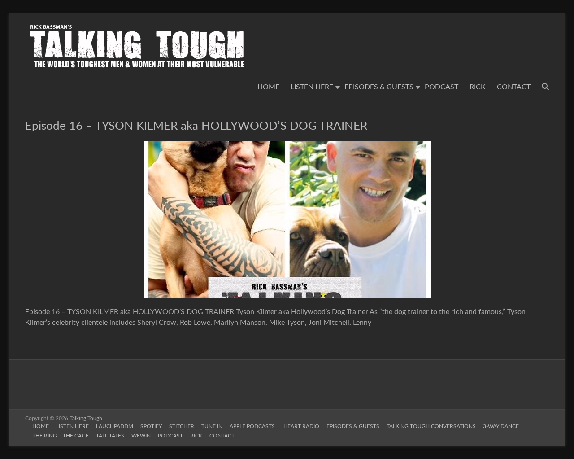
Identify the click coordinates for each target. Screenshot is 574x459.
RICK (478, 87)
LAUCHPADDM (114, 426)
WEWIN (141, 435)
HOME (268, 87)
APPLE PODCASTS (252, 426)
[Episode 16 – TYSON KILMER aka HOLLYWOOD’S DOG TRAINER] (287, 145)
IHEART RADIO (300, 426)
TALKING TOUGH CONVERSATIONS (431, 426)
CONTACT (514, 87)
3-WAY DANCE (501, 426)
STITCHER (181, 426)
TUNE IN (211, 426)
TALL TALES (110, 435)
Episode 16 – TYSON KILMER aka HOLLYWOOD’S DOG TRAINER (196, 126)
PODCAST (441, 87)
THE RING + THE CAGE (60, 435)
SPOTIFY (151, 426)
